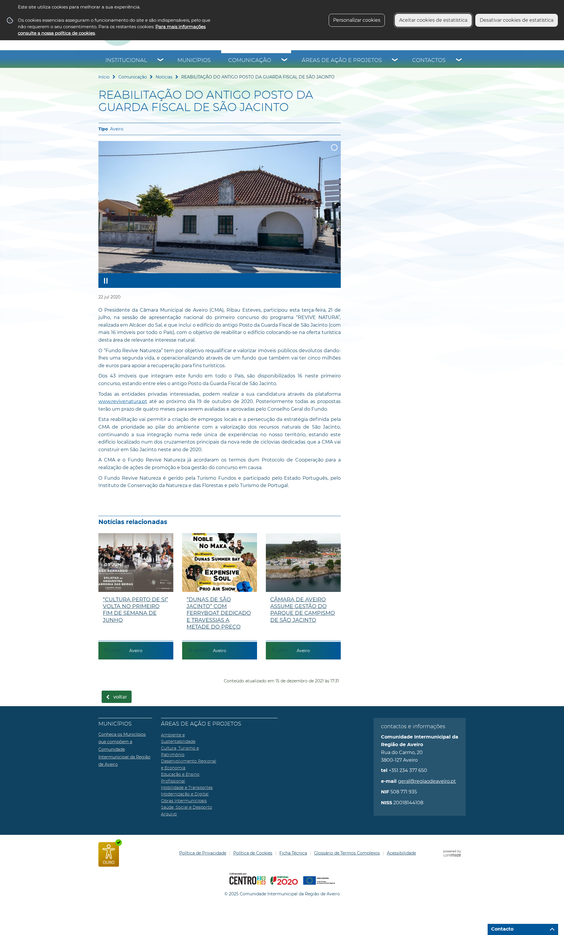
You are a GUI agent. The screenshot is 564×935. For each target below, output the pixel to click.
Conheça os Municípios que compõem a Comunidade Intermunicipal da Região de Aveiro (124, 749)
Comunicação (249, 60)
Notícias (164, 77)
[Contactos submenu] (459, 60)
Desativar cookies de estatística (516, 20)
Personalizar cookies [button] (356, 20)
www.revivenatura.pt (122, 401)
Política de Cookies (252, 853)
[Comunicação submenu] (284, 60)
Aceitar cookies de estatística (433, 20)
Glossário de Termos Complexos (347, 853)
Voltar (120, 697)
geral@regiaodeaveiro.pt (427, 781)
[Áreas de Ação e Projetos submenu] (395, 60)
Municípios (194, 60)
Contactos (429, 60)
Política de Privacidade (202, 853)
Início (104, 77)
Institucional (126, 60)
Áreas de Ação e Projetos (342, 60)
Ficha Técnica (293, 853)
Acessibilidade (401, 853)
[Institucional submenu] (160, 60)
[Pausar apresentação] (105, 280)
